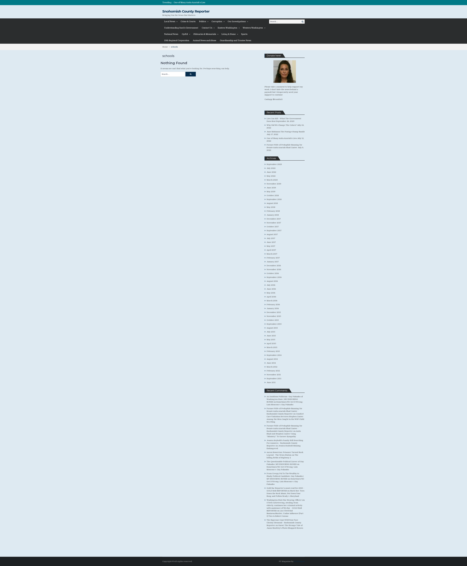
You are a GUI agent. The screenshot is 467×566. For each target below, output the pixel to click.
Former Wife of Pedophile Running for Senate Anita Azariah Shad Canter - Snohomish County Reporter (284, 411)
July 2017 (271, 238)
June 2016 (271, 289)
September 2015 (274, 324)
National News (171, 34)
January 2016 (273, 308)
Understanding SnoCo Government (181, 28)
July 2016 (271, 285)
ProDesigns (299, 561)
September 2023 (274, 164)
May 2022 (271, 176)
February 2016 (273, 304)
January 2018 (273, 215)
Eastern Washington (227, 28)
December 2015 (274, 312)
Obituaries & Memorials (204, 34)
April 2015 (271, 343)
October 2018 (273, 195)
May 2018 (271, 207)
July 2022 (271, 168)
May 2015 (271, 340)
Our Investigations (237, 21)
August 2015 (272, 328)
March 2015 (272, 347)
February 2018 (273, 211)
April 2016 (271, 297)
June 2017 (271, 242)
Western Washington (253, 28)
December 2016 (274, 265)
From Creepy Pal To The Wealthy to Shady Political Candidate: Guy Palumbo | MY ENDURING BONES (285, 476)
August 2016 (272, 281)
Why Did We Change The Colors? (282, 125)
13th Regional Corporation (176, 40)
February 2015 (273, 351)
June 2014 (271, 363)
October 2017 (273, 227)
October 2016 (273, 273)
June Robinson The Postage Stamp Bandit (286, 132)
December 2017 (274, 219)
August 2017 (272, 234)
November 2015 (274, 316)
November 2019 (274, 184)
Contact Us (207, 28)
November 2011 (274, 375)
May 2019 (271, 191)
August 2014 (272, 359)
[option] (211, 2)
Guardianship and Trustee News (235, 40)
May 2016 (271, 293)
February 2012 (273, 371)
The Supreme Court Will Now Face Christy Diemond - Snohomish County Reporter (284, 522)
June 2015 (271, 336)
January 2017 (273, 262)
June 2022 (271, 172)
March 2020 (272, 180)
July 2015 (271, 332)
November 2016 (274, 269)
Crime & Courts (188, 21)
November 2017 (274, 223)
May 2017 (271, 246)
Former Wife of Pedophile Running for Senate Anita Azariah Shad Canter (208, 2)
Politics (202, 21)
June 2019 (271, 188)
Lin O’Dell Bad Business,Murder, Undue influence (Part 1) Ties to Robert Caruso (285, 513)
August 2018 (272, 203)
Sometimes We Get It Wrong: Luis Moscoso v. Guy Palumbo (285, 481)
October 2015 (273, 320)
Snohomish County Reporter (186, 11)
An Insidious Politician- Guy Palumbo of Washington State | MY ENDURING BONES (285, 399)
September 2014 (274, 355)
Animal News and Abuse (204, 40)
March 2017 (272, 254)
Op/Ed (185, 34)
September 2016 (274, 277)
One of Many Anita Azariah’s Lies (282, 138)
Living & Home (228, 34)
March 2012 (272, 367)
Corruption (216, 21)
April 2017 (271, 250)
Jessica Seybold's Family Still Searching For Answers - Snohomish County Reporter (285, 443)
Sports (244, 34)
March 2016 (272, 301)
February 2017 (273, 258)
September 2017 (274, 230)
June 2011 (271, 382)
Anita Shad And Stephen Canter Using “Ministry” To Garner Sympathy (284, 434)
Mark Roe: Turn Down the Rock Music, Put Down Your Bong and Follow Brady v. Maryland (285, 493)
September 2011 (274, 378)
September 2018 (274, 199)
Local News (169, 21)
